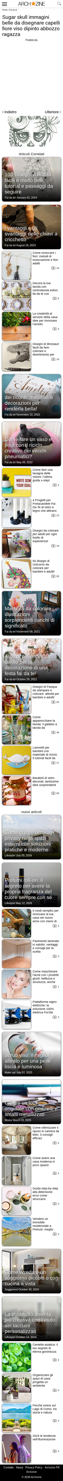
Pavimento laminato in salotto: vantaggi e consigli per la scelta (46, 946)
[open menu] (4, 4)
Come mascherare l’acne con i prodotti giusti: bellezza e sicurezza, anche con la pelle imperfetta (46, 980)
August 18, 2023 (26, 245)
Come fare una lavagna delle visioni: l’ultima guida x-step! (43, 475)
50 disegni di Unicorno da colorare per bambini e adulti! (44, 566)
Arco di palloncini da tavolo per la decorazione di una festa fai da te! (27, 665)
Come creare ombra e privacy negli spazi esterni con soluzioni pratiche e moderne (29, 841)
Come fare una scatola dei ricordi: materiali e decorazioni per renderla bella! (30, 400)
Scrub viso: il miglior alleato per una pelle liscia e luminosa (28, 1060)
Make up (10, 1072)
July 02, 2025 (24, 1072)
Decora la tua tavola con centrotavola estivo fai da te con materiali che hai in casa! (45, 291)
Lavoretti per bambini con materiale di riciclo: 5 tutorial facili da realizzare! (45, 754)
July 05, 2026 (24, 855)
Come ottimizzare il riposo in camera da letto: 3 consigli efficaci (46, 1133)
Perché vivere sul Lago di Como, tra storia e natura (45, 1409)
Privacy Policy (33, 1467)
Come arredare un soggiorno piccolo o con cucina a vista (31, 1277)
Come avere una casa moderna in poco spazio (44, 1161)
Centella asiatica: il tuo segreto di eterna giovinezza (45, 1348)
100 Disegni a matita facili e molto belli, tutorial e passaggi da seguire (29, 183)
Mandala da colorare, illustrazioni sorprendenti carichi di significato (30, 617)
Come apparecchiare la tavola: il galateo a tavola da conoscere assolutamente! (45, 725)
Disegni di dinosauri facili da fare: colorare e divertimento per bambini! (46, 351)
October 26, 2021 (26, 679)
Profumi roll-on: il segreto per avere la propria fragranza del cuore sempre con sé (28, 888)
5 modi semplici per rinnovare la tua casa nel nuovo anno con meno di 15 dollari (46, 917)
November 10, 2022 (28, 414)
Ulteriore (52, 112)
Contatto (9, 1467)
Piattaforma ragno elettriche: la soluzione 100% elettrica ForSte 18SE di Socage (45, 1009)
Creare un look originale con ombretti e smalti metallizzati (31, 1108)
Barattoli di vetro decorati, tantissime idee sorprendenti (46, 781)
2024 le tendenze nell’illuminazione (44, 1437)
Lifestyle (10, 855)
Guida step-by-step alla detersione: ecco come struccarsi (45, 1194)
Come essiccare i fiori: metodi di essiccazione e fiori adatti (45, 258)
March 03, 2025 (22, 1120)
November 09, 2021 (28, 631)
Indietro (10, 112)
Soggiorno (11, 1289)
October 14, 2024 (26, 1337)
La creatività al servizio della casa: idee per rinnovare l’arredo (45, 319)
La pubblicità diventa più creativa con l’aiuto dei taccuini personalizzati (30, 1322)
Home (5, 10)
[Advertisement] (31, 73)
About (19, 1467)
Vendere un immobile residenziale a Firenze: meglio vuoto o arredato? (44, 1226)
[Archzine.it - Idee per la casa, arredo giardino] (31, 4)
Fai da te (13, 10)
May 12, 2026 (24, 903)
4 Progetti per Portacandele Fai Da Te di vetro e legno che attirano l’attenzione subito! (45, 507)
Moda (8, 1120)
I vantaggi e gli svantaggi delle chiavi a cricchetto (31, 233)
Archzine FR (52, 1467)
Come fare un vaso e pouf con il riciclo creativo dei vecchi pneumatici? (28, 448)
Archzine (31, 1471)
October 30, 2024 (28, 1289)
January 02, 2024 (26, 197)
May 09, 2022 (24, 462)
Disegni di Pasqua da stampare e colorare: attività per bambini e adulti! (46, 692)
